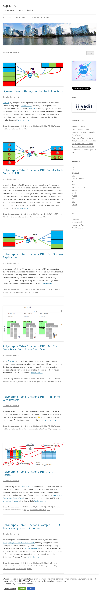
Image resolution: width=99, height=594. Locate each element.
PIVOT (41, 566)
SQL (52, 126)
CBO (73, 176)
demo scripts (26, 105)
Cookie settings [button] (10, 588)
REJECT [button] (30, 588)
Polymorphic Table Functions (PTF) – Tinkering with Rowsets (31, 398)
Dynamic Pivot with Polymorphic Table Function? (33, 91)
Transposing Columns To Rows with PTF (19, 542)
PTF (48, 126)
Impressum (20, 17)
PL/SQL (44, 126)
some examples (27, 486)
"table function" (29, 566)
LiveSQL (6, 103)
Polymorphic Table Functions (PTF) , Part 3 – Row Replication (33, 255)
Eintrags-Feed (77, 222)
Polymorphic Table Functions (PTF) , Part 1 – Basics (30, 473)
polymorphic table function (36, 510)
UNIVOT (29, 569)
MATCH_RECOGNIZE (79, 187)
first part (11, 361)
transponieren (21, 569)
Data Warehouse (78, 178)
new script (33, 108)
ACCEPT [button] (22, 588)
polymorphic (37, 217)
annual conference (10, 501)
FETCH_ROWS (32, 381)
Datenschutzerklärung (39, 17)
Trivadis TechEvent (31, 548)
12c (73, 167)
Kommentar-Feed (78, 225)
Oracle (38, 126)
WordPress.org (77, 228)
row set (53, 429)
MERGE (74, 190)
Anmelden (75, 219)
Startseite (7, 17)
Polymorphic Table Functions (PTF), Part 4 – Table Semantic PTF (33, 171)
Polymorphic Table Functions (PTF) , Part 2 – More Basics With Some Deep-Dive (30, 347)
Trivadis (57, 126)
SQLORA (9, 6)
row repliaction (32, 292)
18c (34, 126)
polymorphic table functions (47, 381)
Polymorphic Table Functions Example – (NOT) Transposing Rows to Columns (31, 526)
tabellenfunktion (9, 569)
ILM (73, 184)
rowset (59, 429)
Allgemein (39, 214)
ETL (73, 181)
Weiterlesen (23, 120)
